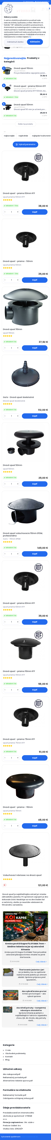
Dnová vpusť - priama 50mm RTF (19, 193)
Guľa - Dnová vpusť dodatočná (18, 397)
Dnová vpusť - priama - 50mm (18, 261)
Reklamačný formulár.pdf (14, 1095)
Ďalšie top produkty (25, 124)
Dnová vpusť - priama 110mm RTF (19, 671)
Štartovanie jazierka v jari (31, 969)
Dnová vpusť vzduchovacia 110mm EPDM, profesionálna (23, 534)
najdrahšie (23, 136)
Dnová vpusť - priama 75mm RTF (19, 739)
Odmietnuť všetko (15, 42)
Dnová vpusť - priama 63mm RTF (19, 603)
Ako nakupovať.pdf (11, 1074)
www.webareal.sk (29, 1136)
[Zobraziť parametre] (25, 144)
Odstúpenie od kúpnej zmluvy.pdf (18, 1098)
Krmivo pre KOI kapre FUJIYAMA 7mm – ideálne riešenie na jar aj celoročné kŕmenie (25, 946)
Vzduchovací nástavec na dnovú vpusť (22, 875)
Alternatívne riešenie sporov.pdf (18, 1080)
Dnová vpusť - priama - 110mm (18, 807)
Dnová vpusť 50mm (12, 465)
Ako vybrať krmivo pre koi (34, 991)
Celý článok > (41, 962)
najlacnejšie (9, 136)
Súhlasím (35, 41)
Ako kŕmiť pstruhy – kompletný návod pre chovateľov (31, 1009)
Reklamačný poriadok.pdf (15, 1077)
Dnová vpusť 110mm (12, 329)
